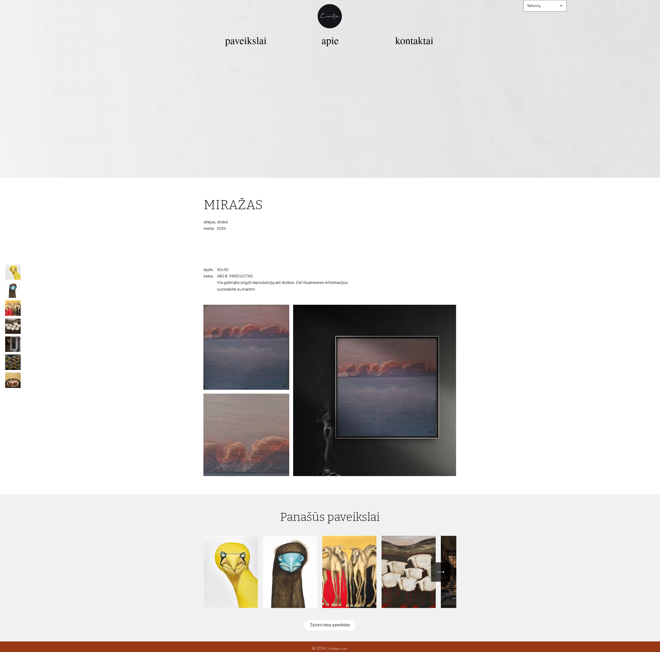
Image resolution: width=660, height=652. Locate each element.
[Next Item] (440, 572)
